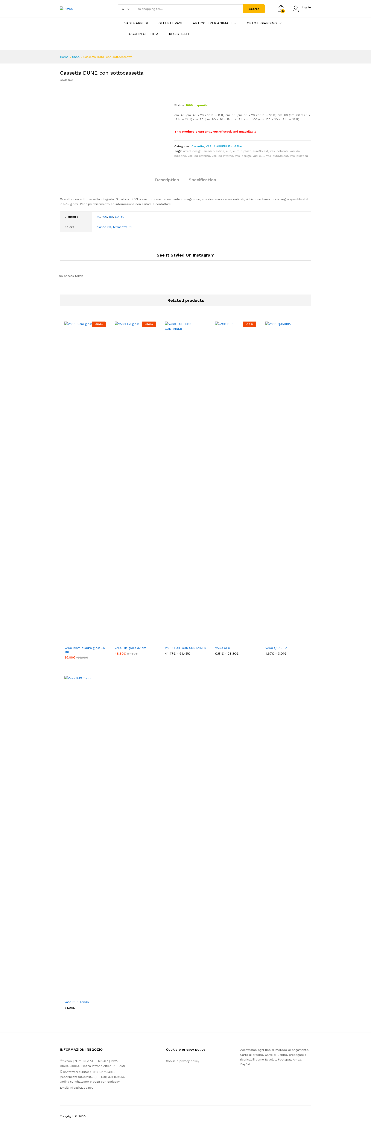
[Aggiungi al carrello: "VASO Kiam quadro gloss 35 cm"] (80, 640)
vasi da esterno (199, 155)
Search (254, 9)
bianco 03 (104, 227)
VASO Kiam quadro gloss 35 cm (84, 649)
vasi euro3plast (277, 155)
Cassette (198, 146)
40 (98, 216)
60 (117, 216)
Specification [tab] (202, 180)
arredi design (192, 151)
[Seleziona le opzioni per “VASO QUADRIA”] (281, 640)
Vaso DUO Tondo (76, 1002)
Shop (76, 57)
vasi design (243, 155)
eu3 (228, 151)
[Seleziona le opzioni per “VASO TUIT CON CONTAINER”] (180, 640)
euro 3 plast (242, 151)
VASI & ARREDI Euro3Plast (225, 146)
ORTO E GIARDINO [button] (262, 23)
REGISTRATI (179, 34)
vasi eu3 (258, 155)
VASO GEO (222, 648)
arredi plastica (214, 151)
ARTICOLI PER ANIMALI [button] (212, 23)
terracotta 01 (122, 227)
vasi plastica (299, 155)
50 (122, 216)
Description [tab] (167, 180)
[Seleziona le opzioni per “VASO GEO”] (230, 640)
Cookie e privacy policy (182, 1061)
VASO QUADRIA (276, 648)
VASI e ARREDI (136, 23)
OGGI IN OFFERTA (143, 34)
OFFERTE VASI (170, 23)
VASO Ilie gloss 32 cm (130, 648)
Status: (179, 105)
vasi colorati (279, 151)
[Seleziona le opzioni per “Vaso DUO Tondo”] (80, 995)
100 (104, 216)
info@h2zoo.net (81, 1087)
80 (111, 216)
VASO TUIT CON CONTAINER (185, 648)
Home (64, 57)
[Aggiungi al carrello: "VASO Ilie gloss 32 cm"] (130, 640)
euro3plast (260, 151)
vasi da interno (222, 155)
